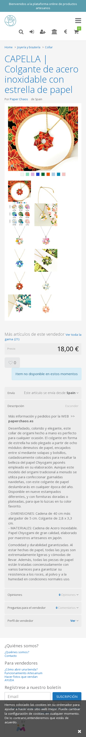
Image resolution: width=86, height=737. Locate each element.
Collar (49, 47)
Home (9, 47)
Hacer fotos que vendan (21, 677)
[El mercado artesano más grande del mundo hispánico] (11, 20)
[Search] (21, 31)
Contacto (11, 656)
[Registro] (43, 31)
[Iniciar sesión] (31, 31)
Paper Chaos (19, 99)
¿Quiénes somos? (17, 652)
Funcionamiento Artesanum (23, 673)
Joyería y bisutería (28, 47)
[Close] (79, 731)
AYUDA (9, 680)
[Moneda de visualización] (65, 31)
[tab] (43, 393)
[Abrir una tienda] (54, 31)
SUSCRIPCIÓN (67, 696)
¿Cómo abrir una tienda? (21, 669)
